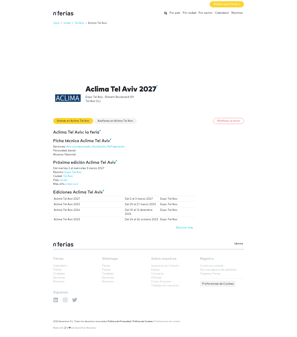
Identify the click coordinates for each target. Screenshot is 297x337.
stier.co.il (72, 184)
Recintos (237, 13)
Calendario (222, 13)
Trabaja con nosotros (165, 285)
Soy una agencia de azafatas (218, 270)
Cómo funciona (161, 281)
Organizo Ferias (210, 273)
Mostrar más (184, 227)
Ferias (58, 258)
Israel (63, 180)
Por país (174, 13)
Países (57, 270)
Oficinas (156, 277)
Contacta (157, 273)
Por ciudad (189, 13)
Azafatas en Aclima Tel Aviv (115, 121)
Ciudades (59, 273)
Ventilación (99, 146)
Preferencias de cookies (167, 321)
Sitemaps (110, 258)
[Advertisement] (148, 53)
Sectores (59, 277)
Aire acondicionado (78, 146)
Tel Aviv (68, 176)
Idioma (238, 243)
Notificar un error (228, 121)
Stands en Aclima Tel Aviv (73, 121)
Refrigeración (116, 146)
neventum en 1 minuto (165, 266)
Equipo (155, 270)
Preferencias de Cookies (218, 284)
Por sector (206, 13)
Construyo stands (211, 266)
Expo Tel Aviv (73, 172)
